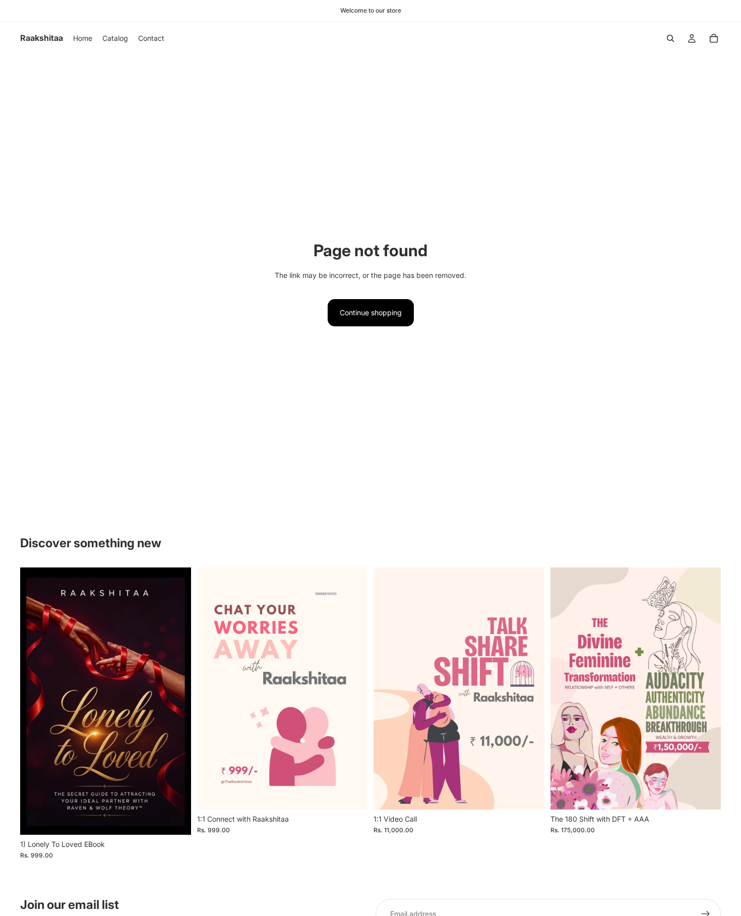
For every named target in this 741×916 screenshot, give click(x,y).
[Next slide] (176, 701)
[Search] (670, 38)
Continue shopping (371, 312)
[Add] (175, 819)
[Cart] (714, 38)
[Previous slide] (35, 701)
